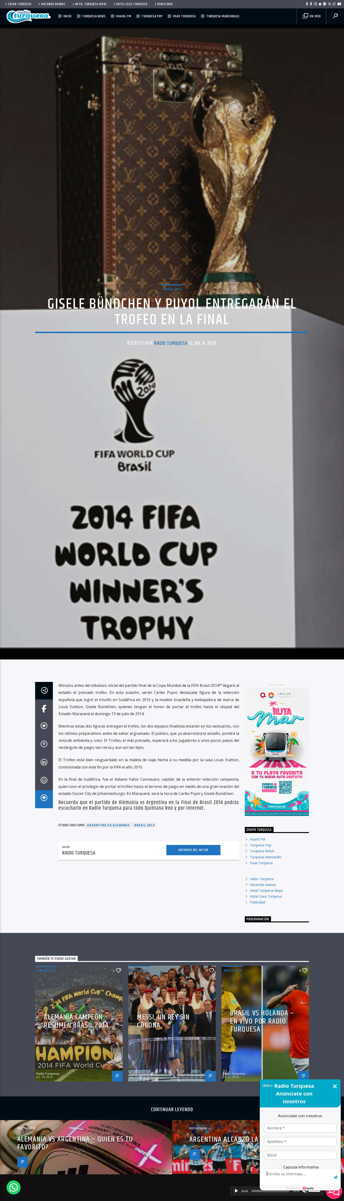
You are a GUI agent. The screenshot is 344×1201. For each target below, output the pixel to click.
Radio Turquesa (171, 363)
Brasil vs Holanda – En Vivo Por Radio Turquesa (262, 1064)
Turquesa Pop (152, 16)
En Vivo (315, 16)
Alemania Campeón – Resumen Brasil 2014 (76, 1064)
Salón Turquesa (20, 4)
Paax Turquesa (184, 16)
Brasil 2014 (172, 309)
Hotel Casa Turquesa (132, 4)
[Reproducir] (236, 1191)
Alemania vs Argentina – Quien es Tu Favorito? (75, 1186)
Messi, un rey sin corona (163, 1064)
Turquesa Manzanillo (222, 16)
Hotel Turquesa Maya (91, 4)
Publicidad (165, 4)
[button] (14, 1187)
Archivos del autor (193, 893)
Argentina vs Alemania (108, 868)
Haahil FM (123, 16)
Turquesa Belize (262, 894)
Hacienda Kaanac (53, 4)
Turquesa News (94, 16)
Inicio (67, 16)
